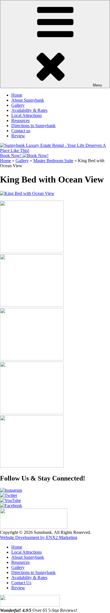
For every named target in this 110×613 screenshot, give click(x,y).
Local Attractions (26, 115)
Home (16, 95)
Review (18, 135)
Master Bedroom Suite (53, 160)
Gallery (18, 105)
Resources (20, 120)
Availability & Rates (29, 110)
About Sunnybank (27, 100)
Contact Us (21, 582)
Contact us (20, 130)
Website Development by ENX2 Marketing (38, 537)
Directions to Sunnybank (33, 125)
